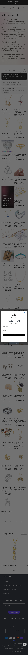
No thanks (14, 338)
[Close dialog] (25, 313)
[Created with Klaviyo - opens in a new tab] (14, 343)
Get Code (14, 334)
